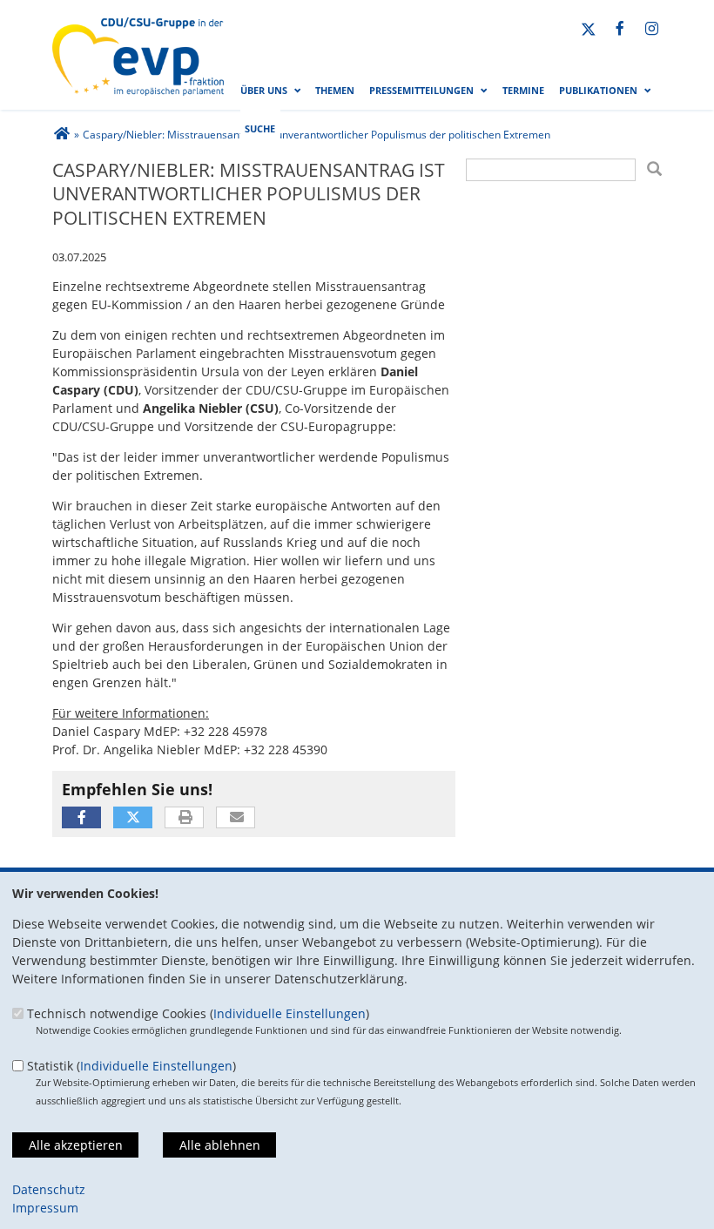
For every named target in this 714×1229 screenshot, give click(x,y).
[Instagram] (652, 29)
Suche (260, 128)
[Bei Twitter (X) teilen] (132, 817)
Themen (334, 90)
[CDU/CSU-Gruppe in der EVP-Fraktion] (61, 134)
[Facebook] (620, 29)
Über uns (263, 90)
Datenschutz (48, 1189)
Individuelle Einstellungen (289, 1013)
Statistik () (131, 1065)
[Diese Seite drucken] (185, 818)
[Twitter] (588, 29)
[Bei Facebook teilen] (81, 817)
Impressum (45, 1207)
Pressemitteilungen (421, 90)
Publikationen (598, 90)
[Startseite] (138, 26)
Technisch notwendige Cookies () (198, 1013)
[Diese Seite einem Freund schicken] (236, 818)
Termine (523, 90)
